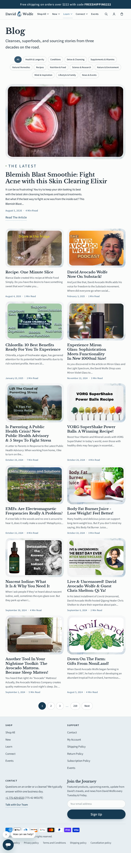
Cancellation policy (101, 842)
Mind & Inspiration (43, 74)
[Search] (106, 14)
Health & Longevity (34, 59)
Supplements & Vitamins (102, 59)
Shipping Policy (76, 746)
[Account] (114, 14)
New (54, 14)
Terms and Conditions (54, 842)
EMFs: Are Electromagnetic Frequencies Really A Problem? (34, 511)
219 (75, 706)
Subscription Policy (78, 761)
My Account (74, 739)
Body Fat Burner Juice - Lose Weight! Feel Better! (90, 511)
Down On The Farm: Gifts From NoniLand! (88, 661)
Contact (72, 732)
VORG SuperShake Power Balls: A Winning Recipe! (91, 429)
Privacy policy (31, 842)
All (18, 59)
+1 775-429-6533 (14, 798)
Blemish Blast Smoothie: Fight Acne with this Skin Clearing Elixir (56, 178)
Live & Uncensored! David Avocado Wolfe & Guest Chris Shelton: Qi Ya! (91, 586)
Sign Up (96, 814)
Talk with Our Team (16, 804)
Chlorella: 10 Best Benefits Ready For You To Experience (33, 347)
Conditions (55, 59)
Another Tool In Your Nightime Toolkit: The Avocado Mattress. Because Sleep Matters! (26, 666)
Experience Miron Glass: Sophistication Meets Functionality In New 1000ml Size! (86, 352)
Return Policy (75, 754)
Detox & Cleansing (75, 59)
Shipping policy (78, 842)
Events (94, 14)
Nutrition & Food (58, 67)
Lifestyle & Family (67, 74)
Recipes (40, 67)
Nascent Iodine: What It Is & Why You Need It (27, 583)
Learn (66, 14)
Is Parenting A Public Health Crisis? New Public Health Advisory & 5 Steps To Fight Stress (28, 434)
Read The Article (16, 217)
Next (87, 706)
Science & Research (81, 67)
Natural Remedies (21, 67)
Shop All (41, 14)
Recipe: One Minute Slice (29, 272)
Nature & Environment (108, 67)
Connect (80, 14)
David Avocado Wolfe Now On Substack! (87, 274)
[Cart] (122, 14)
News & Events (89, 74)
